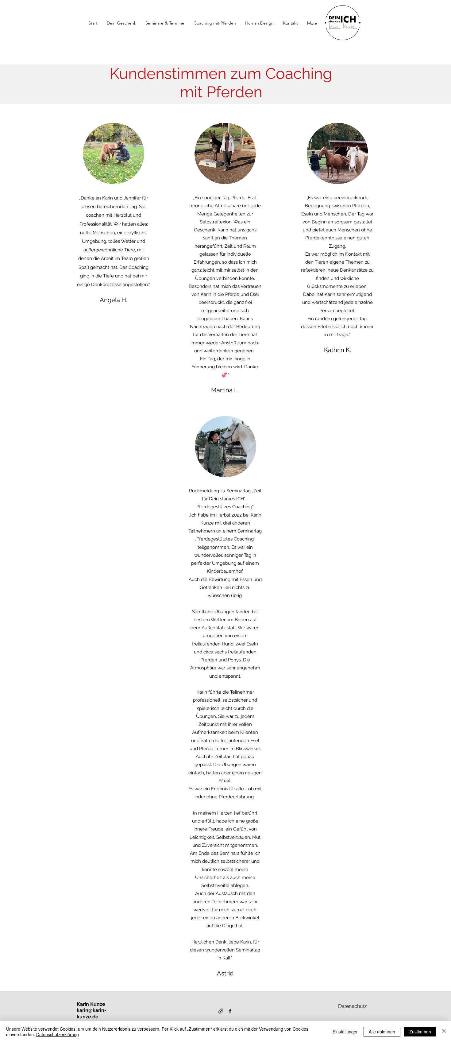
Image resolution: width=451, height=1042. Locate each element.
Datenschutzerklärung (57, 1034)
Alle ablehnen (382, 1031)
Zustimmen (420, 1031)
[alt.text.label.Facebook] (230, 1011)
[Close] (443, 1031)
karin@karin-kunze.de (91, 1013)
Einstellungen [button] (346, 1031)
